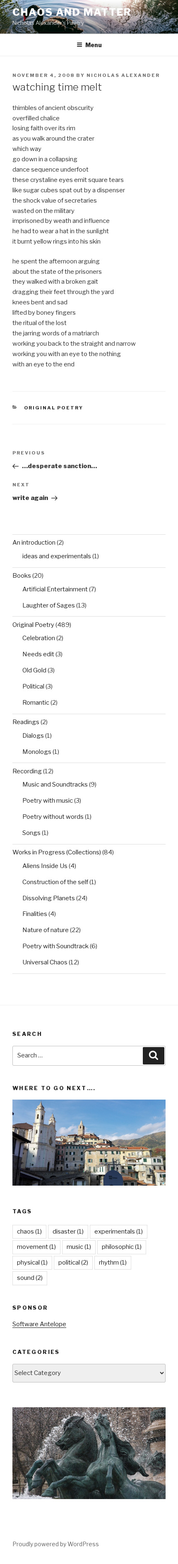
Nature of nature (45, 930)
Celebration (38, 638)
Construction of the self (55, 882)
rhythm (113, 1262)
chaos (29, 1231)
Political (33, 686)
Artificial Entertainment (55, 589)
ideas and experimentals (56, 556)
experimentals (118, 1231)
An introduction (33, 542)
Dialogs (33, 735)
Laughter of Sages (48, 605)
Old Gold (34, 670)
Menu (93, 44)
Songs (31, 833)
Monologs (36, 752)
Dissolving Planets (48, 898)
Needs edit (38, 654)
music (79, 1247)
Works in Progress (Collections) (56, 852)
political (73, 1262)
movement (36, 1247)
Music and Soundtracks (55, 784)
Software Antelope (39, 1324)
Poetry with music (47, 800)
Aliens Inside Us (44, 866)
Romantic (35, 702)
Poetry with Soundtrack (55, 946)
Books (21, 575)
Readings (25, 722)
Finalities (34, 914)
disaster (68, 1231)
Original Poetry (54, 408)
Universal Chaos (44, 962)
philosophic (122, 1247)
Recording (27, 771)
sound (30, 1278)
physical (32, 1262)
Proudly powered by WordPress (55, 1543)
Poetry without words (53, 816)
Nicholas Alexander (123, 75)
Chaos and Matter (72, 12)
